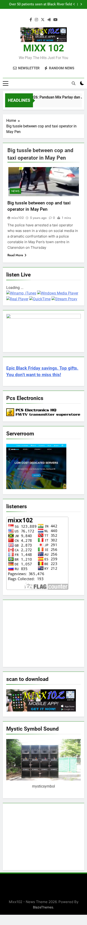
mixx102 (17, 217)
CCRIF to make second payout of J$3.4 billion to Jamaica (42, 4)
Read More (15, 255)
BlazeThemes (43, 907)
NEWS (15, 191)
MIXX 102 (43, 48)
